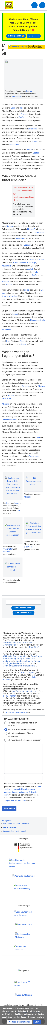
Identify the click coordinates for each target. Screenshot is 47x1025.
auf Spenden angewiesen (24, 691)
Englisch (6, 551)
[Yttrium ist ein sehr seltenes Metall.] (12, 567)
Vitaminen (6, 329)
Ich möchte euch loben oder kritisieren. (24, 740)
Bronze (24, 114)
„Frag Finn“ (34, 647)
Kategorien (6, 820)
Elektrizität (32, 129)
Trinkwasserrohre (9, 419)
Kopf (8, 503)
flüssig (34, 141)
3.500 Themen (9, 696)
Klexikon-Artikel (9, 827)
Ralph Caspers (27, 672)
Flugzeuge (27, 245)
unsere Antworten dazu (16, 712)
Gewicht (9, 226)
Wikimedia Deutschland (14, 656)
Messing (5, 404)
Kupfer (29, 91)
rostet (30, 269)
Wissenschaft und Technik (14, 831)
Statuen (41, 386)
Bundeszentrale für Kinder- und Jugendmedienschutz (22, 662)
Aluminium (20, 238)
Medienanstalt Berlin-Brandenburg (19, 666)
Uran (4, 293)
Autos (15, 263)
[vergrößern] (40, 91)
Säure (23, 344)
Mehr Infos (34, 36)
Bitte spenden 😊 (16, 36)
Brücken (22, 263)
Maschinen (6, 266)
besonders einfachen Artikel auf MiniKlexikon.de (17, 643)
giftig (26, 290)
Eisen (13, 108)
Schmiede (28, 547)
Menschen (16, 96)
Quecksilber (14, 144)
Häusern (5, 281)
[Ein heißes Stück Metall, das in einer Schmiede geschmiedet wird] (33, 528)
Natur (29, 150)
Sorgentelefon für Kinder (15, 800)
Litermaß (31, 229)
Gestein (36, 153)
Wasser (9, 284)
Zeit (18, 511)
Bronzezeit (6, 398)
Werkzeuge (31, 263)
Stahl (41, 259)
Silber (22, 341)
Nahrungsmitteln (37, 320)
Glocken (25, 386)
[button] (19, 1022)
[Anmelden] (34, 5)
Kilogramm (39, 232)
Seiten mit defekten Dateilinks (16, 824)
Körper (15, 314)
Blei (42, 290)
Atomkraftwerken (9, 296)
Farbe (36, 272)
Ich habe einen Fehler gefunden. (21, 729)
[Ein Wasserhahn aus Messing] (33, 481)
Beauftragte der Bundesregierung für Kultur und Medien (22, 658)
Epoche (11, 395)
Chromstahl (8, 549)
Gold (21, 108)
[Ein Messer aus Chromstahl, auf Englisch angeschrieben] (12, 530)
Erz (40, 150)
